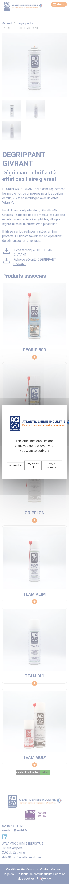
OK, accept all (33, 465)
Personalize (15, 465)
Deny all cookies (51, 465)
